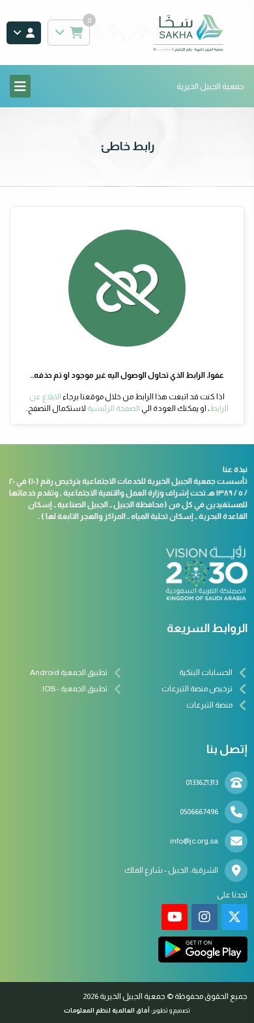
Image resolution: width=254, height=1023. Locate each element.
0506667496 (199, 811)
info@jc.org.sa (194, 840)
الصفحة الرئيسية (113, 408)
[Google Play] (202, 950)
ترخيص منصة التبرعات (197, 688)
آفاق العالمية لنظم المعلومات (107, 1010)
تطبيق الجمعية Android (68, 672)
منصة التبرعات (209, 705)
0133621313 (202, 782)
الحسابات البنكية (206, 672)
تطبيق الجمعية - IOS (74, 688)
